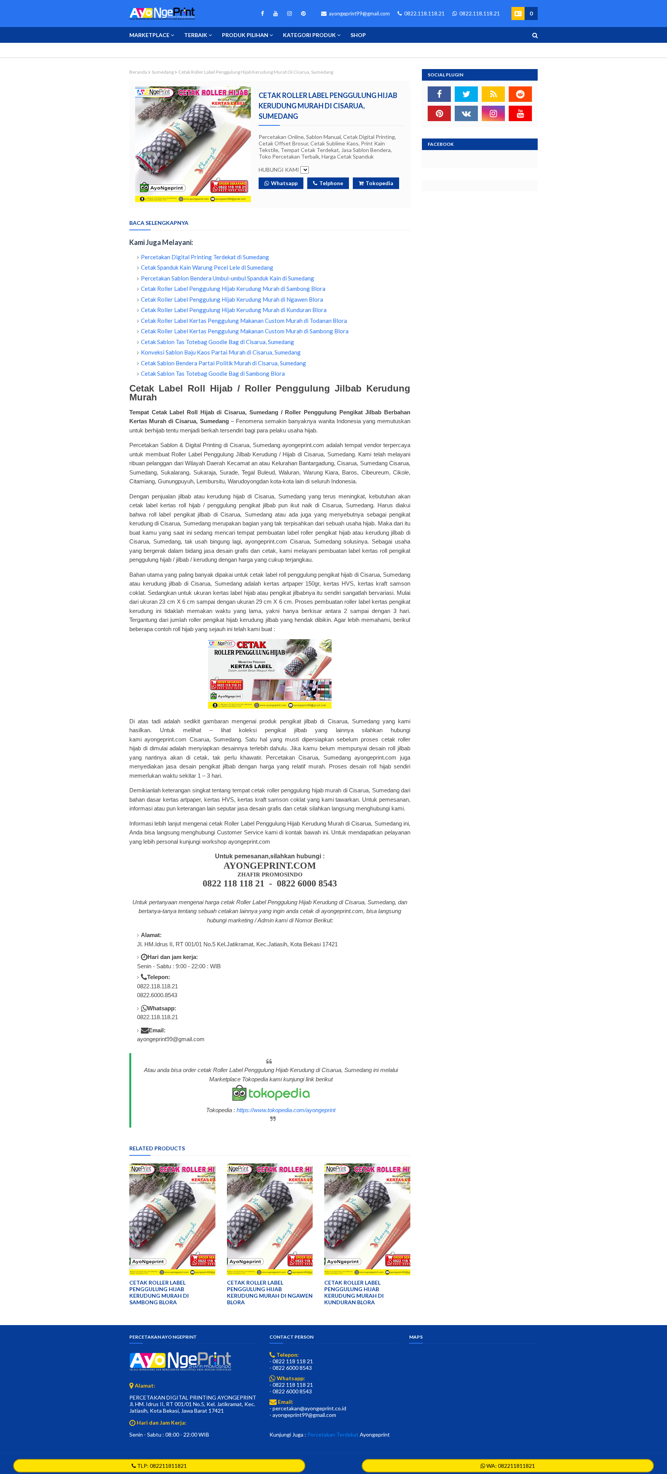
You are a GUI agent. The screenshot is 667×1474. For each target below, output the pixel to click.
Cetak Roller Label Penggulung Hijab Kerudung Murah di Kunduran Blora (234, 309)
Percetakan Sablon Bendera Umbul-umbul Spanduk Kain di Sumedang (227, 278)
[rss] (493, 94)
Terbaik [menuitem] (195, 35)
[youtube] (276, 13)
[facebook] (262, 13)
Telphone (331, 183)
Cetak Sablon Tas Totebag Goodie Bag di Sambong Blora (213, 373)
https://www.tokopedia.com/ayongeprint (286, 1110)
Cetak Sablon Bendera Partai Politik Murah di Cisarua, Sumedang (223, 363)
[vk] (466, 113)
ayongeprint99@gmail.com (359, 13)
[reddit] (520, 94)
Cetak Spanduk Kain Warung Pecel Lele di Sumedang (207, 267)
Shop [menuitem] (358, 35)
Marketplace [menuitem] (149, 35)
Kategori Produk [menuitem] (309, 35)
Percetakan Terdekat (333, 1434)
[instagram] (289, 13)
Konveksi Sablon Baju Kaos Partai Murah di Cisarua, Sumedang (221, 352)
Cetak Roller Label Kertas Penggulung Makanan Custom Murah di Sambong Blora (245, 331)
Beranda (138, 72)
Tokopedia (379, 183)
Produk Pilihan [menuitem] (245, 35)
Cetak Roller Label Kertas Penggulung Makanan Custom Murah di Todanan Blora (244, 320)
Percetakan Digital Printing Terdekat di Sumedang (205, 256)
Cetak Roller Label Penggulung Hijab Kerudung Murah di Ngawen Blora (232, 299)
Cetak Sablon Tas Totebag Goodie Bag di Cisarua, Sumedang (217, 341)
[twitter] (466, 94)
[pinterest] (302, 13)
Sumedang (163, 72)
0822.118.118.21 (424, 13)
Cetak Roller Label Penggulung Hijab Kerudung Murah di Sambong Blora (233, 288)
